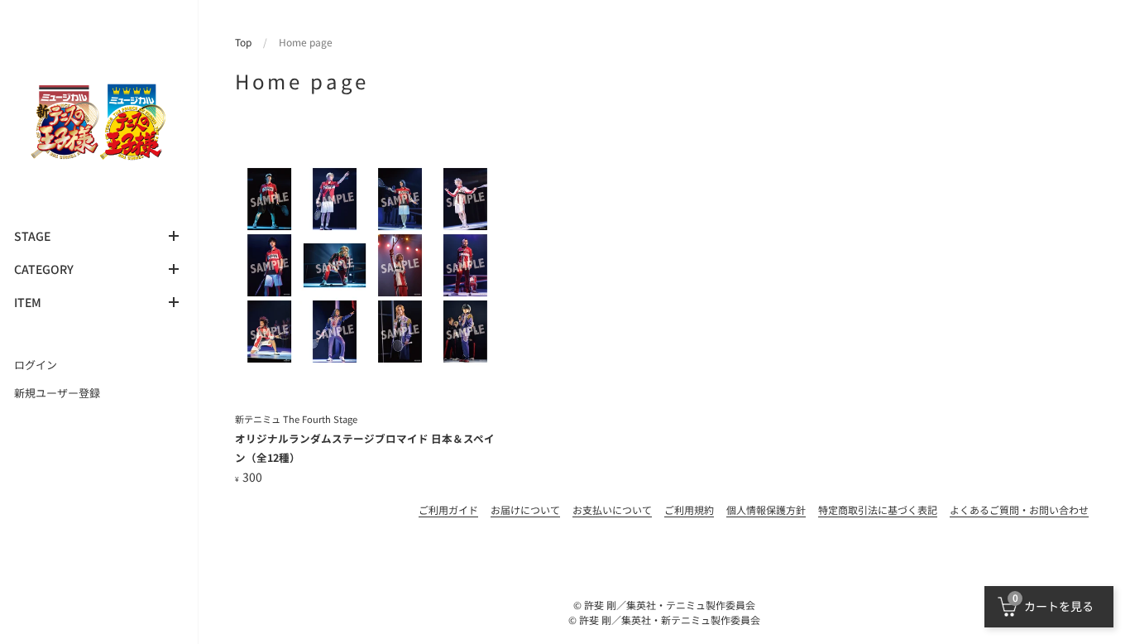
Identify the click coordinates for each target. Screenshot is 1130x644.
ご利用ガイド (448, 509)
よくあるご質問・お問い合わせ (1019, 509)
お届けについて (525, 509)
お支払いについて (612, 509)
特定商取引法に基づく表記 (877, 509)
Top (243, 42)
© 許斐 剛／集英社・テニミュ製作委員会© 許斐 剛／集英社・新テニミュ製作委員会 (664, 612)
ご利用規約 (689, 509)
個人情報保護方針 (766, 509)
